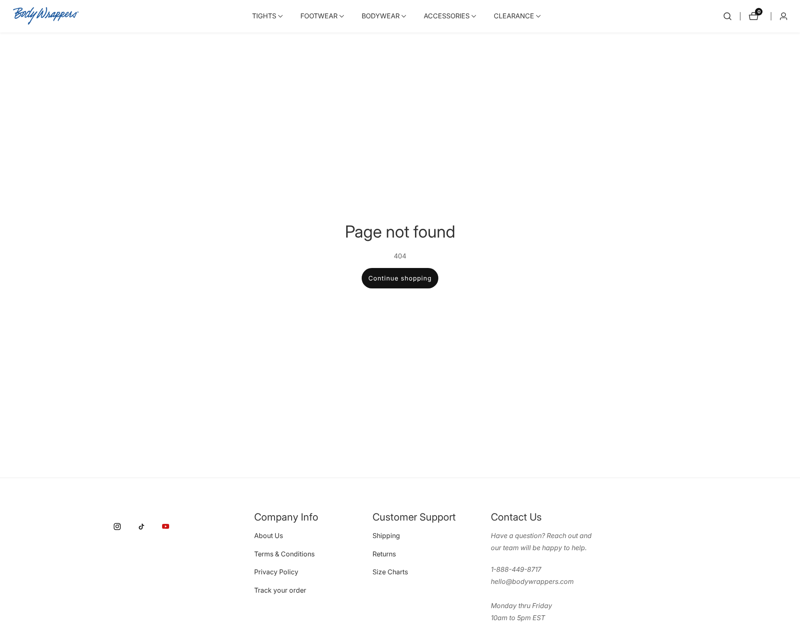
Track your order (280, 590)
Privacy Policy (276, 572)
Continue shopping (400, 278)
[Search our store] (727, 16)
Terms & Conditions (284, 554)
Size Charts (390, 572)
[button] (264, 16)
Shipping (386, 535)
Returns (384, 554)
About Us (268, 535)
